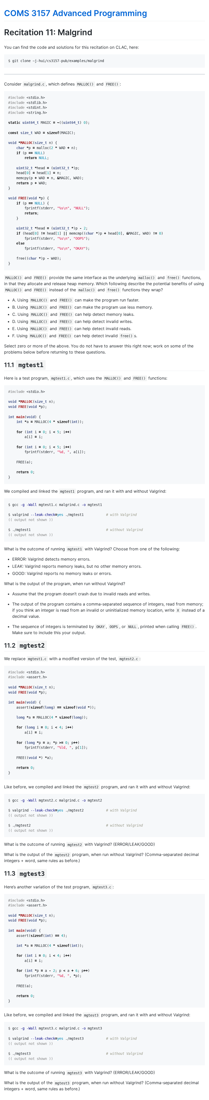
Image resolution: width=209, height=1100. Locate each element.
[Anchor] (49, 364)
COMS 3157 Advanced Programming (75, 13)
